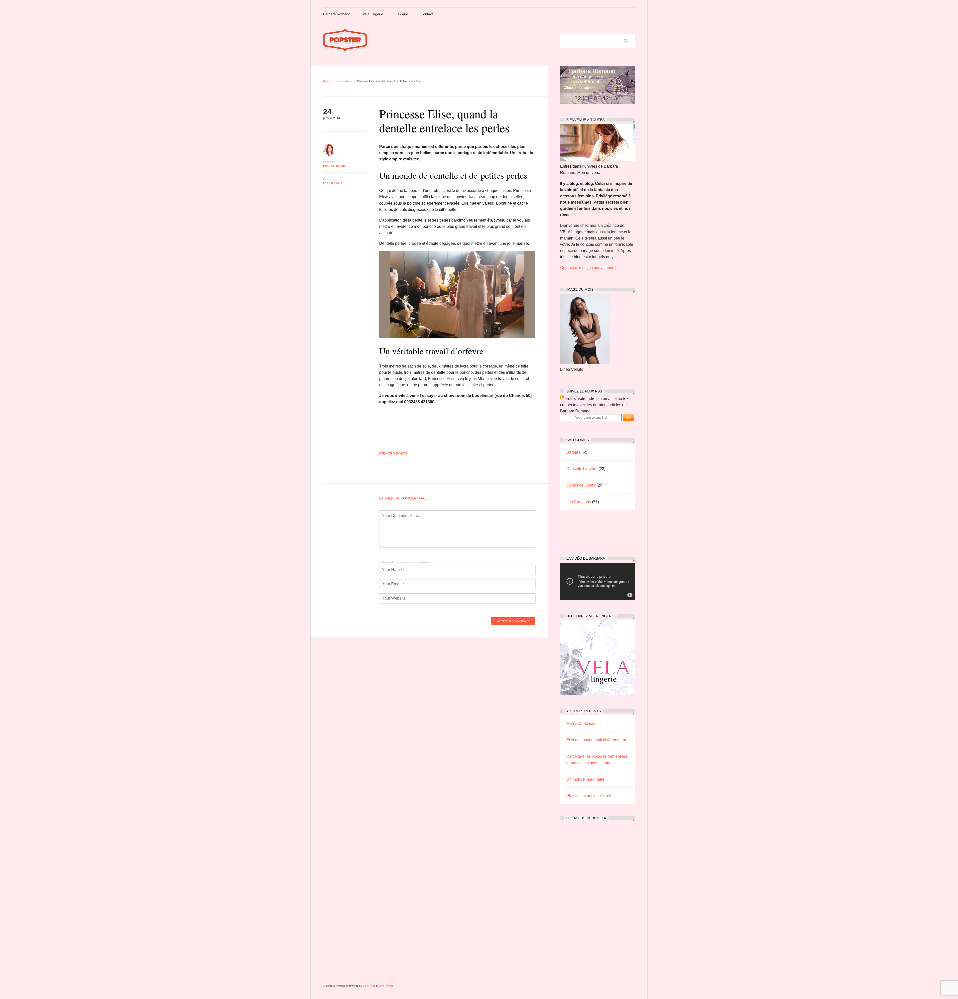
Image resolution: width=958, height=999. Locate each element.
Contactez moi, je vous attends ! (588, 267)
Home (326, 81)
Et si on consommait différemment (596, 740)
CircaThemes (385, 985)
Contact (427, 14)
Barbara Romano (336, 14)
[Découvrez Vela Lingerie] (597, 694)
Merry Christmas (580, 723)
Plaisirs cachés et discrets (589, 796)
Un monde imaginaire (585, 779)
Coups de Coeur (581, 485)
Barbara (573, 452)
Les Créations (344, 81)
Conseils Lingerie (582, 469)
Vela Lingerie (373, 14)
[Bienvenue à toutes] (597, 160)
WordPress (369, 985)
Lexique (402, 14)
